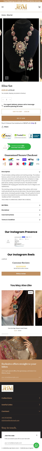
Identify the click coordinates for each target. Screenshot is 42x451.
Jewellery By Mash (9, 448)
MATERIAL (5, 205)
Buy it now (21, 118)
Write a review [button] (21, 274)
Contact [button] (5, 411)
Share (6, 127)
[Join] (37, 377)
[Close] (37, 434)
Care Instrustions (8, 215)
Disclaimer (5, 210)
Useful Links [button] (7, 404)
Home (4, 15)
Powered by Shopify (26, 448)
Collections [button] (7, 398)
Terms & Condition (8, 220)
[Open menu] (4, 7)
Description (6, 172)
